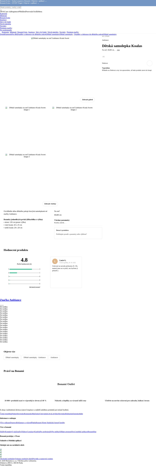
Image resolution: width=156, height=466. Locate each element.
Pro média (55, 432)
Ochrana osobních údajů (24, 459)
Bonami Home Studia (43, 423)
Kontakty (8, 432)
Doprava (13, 423)
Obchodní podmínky (7, 459)
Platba (33, 423)
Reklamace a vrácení (23, 423)
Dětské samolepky (66, 34)
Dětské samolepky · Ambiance (35, 357)
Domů (2, 34)
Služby (2, 432)
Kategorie (8, 34)
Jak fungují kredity (58, 423)
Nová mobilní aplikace (79, 432)
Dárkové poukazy (27, 432)
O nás (14, 432)
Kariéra (37, 432)
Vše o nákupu (5, 423)
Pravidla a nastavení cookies (43, 459)
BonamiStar (92, 432)
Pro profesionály (46, 432)
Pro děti (14, 34)
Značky (18, 432)
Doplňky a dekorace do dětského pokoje (31, 34)
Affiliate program (65, 432)
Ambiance (54, 357)
